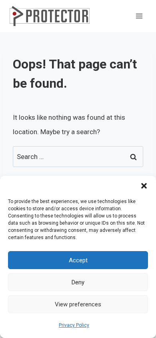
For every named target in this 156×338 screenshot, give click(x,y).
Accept (78, 260)
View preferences (78, 304)
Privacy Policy (74, 325)
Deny (78, 282)
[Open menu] (139, 16)
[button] (144, 186)
